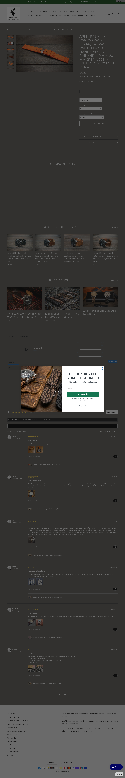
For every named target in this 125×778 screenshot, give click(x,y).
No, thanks (83, 406)
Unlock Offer (83, 394)
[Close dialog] (101, 368)
